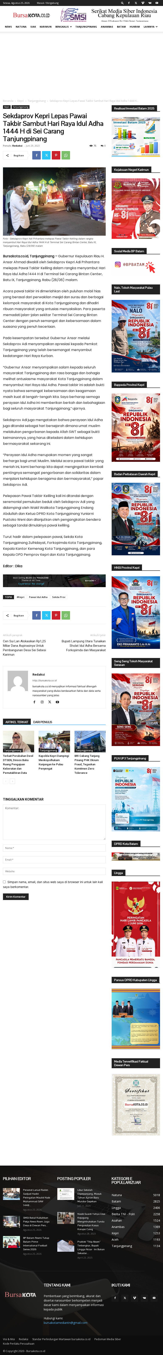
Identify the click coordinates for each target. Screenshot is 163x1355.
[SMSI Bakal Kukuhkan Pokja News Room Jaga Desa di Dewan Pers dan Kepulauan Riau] (11, 1222)
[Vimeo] (143, 3)
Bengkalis (62, 26)
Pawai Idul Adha (38, 597)
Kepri (20, 101)
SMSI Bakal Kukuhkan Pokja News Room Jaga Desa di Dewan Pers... (36, 1221)
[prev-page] (5, 781)
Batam (121, 26)
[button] (122, 2)
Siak (33, 26)
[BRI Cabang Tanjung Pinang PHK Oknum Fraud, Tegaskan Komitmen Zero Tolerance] (90, 741)
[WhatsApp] (66, 155)
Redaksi (17, 145)
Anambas (107, 26)
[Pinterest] (56, 155)
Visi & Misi (9, 1339)
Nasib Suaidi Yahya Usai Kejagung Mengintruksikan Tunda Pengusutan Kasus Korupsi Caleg (91, 1221)
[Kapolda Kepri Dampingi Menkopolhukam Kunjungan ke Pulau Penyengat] (54, 741)
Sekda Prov (58, 597)
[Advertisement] (81, 63)
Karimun (46, 26)
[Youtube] (157, 3)
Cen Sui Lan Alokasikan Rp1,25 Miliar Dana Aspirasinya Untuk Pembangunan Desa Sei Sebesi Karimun (24, 648)
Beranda (8, 101)
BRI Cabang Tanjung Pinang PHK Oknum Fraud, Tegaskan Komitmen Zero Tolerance (87, 764)
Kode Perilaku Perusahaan (18, 1343)
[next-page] (12, 781)
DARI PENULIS (42, 722)
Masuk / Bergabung (48, 2)
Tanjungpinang (86, 26)
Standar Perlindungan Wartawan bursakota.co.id (61, 1339)
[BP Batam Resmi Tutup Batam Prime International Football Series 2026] (11, 1242)
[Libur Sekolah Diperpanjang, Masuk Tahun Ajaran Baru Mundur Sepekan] (65, 1194)
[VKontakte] (150, 3)
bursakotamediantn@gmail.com (65, 1323)
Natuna (21, 26)
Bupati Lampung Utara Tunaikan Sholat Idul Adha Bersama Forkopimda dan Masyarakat (84, 645)
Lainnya (149, 26)
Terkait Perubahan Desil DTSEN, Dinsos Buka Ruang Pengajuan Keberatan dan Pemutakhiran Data (18, 764)
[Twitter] (136, 3)
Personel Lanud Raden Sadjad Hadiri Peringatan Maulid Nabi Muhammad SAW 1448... (36, 1197)
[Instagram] (43, 702)
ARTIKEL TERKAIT (17, 722)
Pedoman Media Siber (107, 1339)
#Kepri (20, 597)
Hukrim (135, 26)
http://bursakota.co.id (44, 680)
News (8, 26)
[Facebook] (129, 3)
